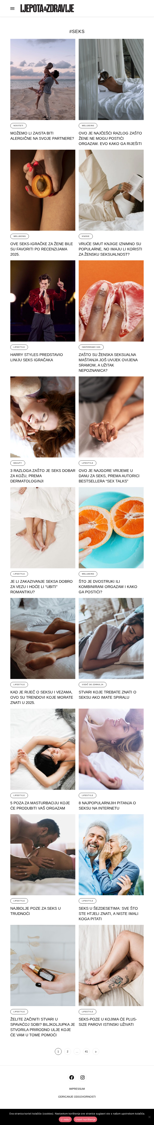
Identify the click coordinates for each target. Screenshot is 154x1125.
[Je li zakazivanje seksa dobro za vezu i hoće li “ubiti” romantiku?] (42, 527)
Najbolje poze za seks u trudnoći (35, 911)
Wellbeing (88, 126)
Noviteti (18, 126)
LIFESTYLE (19, 347)
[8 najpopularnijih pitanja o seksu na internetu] (111, 749)
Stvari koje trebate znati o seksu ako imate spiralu (107, 694)
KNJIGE (86, 236)
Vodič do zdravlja (92, 684)
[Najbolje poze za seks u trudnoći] (42, 854)
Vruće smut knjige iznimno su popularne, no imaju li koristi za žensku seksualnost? (110, 249)
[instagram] (82, 1077)
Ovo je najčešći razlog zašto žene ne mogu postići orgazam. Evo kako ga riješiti (110, 138)
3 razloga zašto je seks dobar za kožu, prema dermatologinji (42, 476)
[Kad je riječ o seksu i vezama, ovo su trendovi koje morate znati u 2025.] (42, 638)
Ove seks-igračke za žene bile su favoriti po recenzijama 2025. (41, 249)
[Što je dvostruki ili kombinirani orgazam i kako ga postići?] (111, 527)
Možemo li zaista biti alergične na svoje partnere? (42, 135)
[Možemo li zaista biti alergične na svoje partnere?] (42, 79)
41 (86, 1051)
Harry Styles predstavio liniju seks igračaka (36, 357)
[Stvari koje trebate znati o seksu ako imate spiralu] (111, 638)
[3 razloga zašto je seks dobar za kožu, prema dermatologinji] (42, 417)
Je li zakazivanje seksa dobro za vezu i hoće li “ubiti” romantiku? (41, 586)
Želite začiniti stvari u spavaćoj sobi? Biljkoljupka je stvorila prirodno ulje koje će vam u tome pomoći (42, 1027)
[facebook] (71, 1077)
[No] (149, 1117)
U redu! (65, 1119)
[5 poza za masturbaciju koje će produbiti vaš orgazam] (42, 749)
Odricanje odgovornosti (77, 1096)
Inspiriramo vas (91, 347)
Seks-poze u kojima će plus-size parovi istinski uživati (108, 1022)
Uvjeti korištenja (85, 1119)
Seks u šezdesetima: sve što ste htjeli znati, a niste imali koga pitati (108, 913)
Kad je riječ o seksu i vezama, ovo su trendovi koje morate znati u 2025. (41, 697)
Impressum (77, 1088)
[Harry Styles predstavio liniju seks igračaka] (42, 301)
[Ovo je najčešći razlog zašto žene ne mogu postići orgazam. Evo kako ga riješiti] (111, 79)
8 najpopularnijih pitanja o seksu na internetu (107, 805)
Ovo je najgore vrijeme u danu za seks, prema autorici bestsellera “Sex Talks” (109, 476)
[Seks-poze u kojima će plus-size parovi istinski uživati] (111, 965)
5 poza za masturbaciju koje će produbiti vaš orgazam (40, 805)
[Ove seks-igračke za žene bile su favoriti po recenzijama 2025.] (42, 190)
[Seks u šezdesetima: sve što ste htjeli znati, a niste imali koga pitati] (111, 854)
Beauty (18, 463)
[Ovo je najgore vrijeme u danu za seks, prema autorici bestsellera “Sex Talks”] (111, 417)
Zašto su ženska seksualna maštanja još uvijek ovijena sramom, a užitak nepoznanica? (108, 362)
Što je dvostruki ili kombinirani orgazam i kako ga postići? (108, 586)
